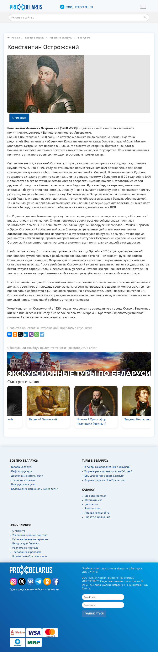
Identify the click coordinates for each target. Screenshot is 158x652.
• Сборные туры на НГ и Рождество (103, 480)
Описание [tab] (19, 117)
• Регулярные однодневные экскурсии (106, 466)
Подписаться (94, 613)
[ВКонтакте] (9, 334)
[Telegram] (42, 334)
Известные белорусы (61, 37)
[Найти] (145, 17)
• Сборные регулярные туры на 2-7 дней (107, 471)
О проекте (18, 530)
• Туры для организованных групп (103, 475)
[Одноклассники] (15, 334)
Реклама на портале (25, 547)
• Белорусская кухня (22, 484)
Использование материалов (30, 539)
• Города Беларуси (21, 466)
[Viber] (31, 334)
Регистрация (84, 7)
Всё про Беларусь (34, 37)
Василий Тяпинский (26, 419)
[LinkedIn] (26, 334)
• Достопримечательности (26, 475)
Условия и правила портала (29, 534)
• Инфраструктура (21, 471)
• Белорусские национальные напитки (34, 488)
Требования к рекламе (26, 551)
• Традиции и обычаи (22, 480)
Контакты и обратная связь (29, 556)
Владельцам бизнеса (25, 543)
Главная (15, 37)
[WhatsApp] (36, 334)
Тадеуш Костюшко (121, 419)
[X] (20, 334)
